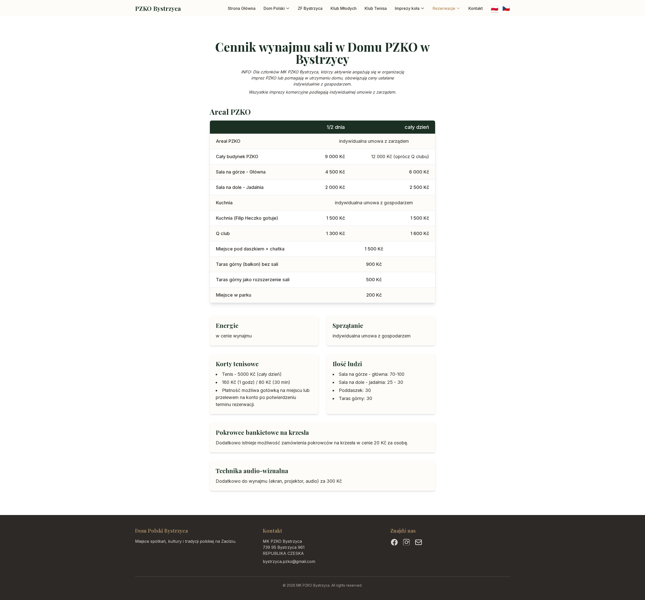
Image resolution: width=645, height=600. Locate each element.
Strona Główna (241, 8)
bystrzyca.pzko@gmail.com (289, 561)
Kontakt (475, 8)
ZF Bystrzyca (310, 8)
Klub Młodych (344, 8)
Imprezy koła (407, 8)
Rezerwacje (444, 8)
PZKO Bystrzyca (158, 8)
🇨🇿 (506, 8)
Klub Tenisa (376, 8)
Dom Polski (274, 8)
